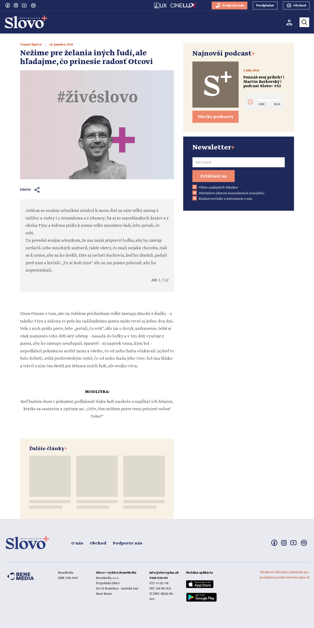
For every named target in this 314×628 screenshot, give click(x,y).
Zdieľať (25, 190)
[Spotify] (33, 5)
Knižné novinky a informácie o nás (225, 198)
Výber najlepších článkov (218, 187)
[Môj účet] (289, 22)
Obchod (98, 543)
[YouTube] (24, 5)
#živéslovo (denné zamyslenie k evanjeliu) (231, 193)
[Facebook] (7, 5)
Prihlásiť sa (213, 176)
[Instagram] (16, 5)
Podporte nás (127, 543)
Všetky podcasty (216, 117)
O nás (77, 543)
